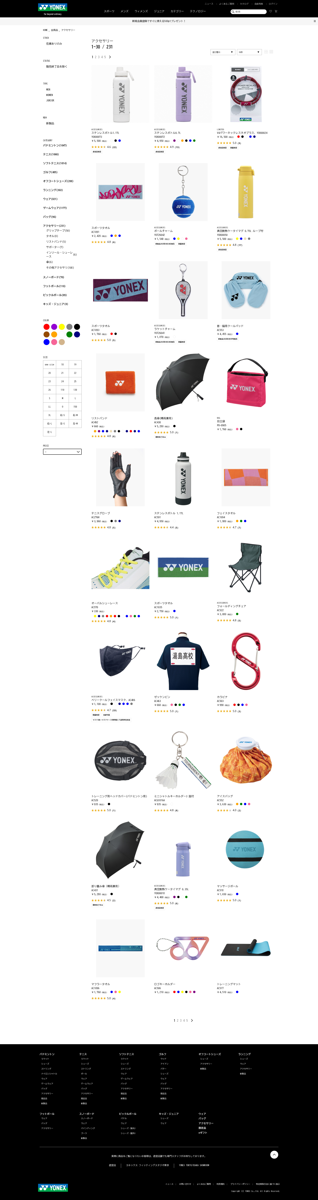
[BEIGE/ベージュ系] (62, 342)
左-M (75, 423)
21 (62, 373)
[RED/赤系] (46, 327)
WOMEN (49, 95)
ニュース (209, 4)
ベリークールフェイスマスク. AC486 (113, 700)
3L (49, 415)
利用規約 (221, 1184)
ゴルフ (50, 172)
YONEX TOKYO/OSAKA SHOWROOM (194, 1165)
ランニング (53, 190)
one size (49, 364)
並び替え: (216, 52)
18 (62, 364)
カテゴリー (177, 11)
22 (75, 373)
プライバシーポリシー (240, 1184)
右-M (75, 415)
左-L (49, 432)
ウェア (50, 199)
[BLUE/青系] (46, 342)
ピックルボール (55, 295)
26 (49, 390)
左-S (62, 423)
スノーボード (53, 277)
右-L (49, 423)
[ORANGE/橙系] (54, 334)
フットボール (54, 286)
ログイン (273, 4)
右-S (62, 415)
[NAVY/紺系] (77, 334)
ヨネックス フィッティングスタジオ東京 (147, 1165)
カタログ (244, 4)
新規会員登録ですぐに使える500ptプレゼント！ (159, 21)
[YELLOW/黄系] (62, 327)
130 (75, 390)
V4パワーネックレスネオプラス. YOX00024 (242, 132)
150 (75, 407)
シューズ (244, 1059)
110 (62, 390)
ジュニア (159, 11)
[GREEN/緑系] (69, 334)
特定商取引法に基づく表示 (268, 1184)
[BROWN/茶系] (46, 334)
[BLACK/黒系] (77, 327)
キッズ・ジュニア (55, 304)
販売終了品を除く (56, 66)
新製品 (50, 123)
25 (75, 381)
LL (49, 407)
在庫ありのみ (54, 43)
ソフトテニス (55, 163)
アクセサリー (54, 225)
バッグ (49, 217)
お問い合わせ (185, 1184)
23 (49, 381)
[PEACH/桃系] (54, 342)
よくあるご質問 (226, 4)
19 (75, 364)
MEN (48, 89)
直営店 (112, 1165)
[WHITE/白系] (62, 334)
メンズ (125, 11)
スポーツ (109, 11)
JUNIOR (50, 100)
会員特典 (258, 4)
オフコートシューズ (58, 181)
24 (62, 381)
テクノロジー (198, 11)
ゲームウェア (55, 208)
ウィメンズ (141, 11)
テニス (47, 154)
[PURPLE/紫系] (54, 327)
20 (49, 373)
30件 (241, 52)
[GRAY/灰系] (69, 327)
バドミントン (51, 145)
